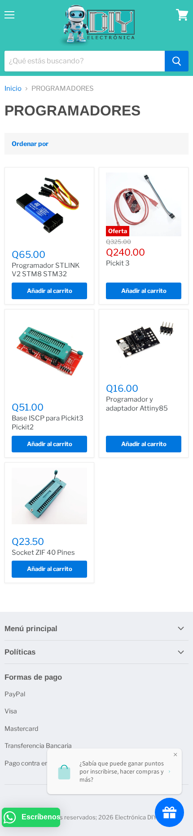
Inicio (13, 89)
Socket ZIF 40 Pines (43, 552)
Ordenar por (30, 143)
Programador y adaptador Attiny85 (137, 403)
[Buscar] (177, 61)
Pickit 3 (118, 263)
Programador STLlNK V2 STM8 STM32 (46, 270)
